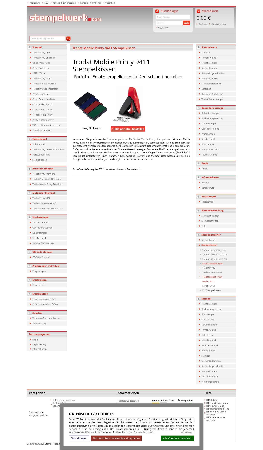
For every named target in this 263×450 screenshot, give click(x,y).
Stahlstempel (208, 144)
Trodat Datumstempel (212, 99)
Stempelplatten (209, 68)
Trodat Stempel (209, 62)
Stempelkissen (39, 159)
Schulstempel (39, 238)
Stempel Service (209, 78)
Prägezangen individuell (46, 265)
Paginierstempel (209, 345)
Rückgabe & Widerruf (212, 94)
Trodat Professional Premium (46, 178)
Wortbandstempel (210, 381)
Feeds (204, 168)
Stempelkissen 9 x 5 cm (214, 250)
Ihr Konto (96, 2)
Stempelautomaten (211, 360)
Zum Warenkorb (218, 24)
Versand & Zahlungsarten (64, 2)
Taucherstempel (40, 222)
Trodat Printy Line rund (43, 57)
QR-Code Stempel (42, 252)
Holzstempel (39, 139)
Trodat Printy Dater (41, 78)
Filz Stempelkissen (211, 290)
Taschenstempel (209, 376)
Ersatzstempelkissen (117, 139)
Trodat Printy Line (41, 52)
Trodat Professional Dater (45, 88)
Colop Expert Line (41, 94)
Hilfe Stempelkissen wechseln (216, 413)
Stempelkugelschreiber (213, 73)
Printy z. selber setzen (43, 119)
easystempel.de (38, 415)
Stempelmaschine (210, 149)
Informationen (39, 348)
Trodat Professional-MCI (44, 203)
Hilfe (203, 226)
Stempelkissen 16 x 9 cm (214, 258)
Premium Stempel (42, 168)
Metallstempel (208, 340)
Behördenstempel (210, 113)
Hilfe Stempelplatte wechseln (215, 419)
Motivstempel (40, 217)
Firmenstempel (208, 57)
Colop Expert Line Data (43, 99)
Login (186, 23)
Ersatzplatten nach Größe (45, 304)
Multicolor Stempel (43, 192)
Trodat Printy (208, 267)
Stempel (37, 47)
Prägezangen (39, 271)
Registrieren (163, 27)
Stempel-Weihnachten (43, 243)
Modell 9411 (208, 281)
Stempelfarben (39, 323)
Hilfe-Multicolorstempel (218, 403)
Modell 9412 (208, 285)
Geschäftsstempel (210, 128)
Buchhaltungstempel (211, 309)
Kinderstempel (39, 232)
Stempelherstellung (211, 83)
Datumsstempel (209, 324)
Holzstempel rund (41, 154)
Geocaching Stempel (42, 227)
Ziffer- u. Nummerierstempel (46, 125)
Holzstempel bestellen (63, 400)
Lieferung (206, 88)
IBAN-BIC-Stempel (41, 130)
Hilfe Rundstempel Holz (217, 408)
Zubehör (37, 313)
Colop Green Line (41, 68)
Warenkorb (110, 2)
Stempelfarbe (208, 240)
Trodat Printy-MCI (41, 198)
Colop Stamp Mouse (42, 109)
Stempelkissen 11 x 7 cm (214, 254)
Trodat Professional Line (44, 83)
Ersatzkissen (39, 279)
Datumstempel (208, 123)
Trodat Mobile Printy (42, 114)
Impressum (187, 432)
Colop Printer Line (41, 62)
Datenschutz (207, 187)
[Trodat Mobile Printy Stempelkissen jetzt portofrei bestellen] (128, 128)
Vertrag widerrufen (129, 400)
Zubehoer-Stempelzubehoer (46, 318)
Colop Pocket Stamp (42, 104)
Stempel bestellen (210, 215)
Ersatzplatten (40, 293)
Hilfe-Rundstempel (215, 405)
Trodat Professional (212, 272)
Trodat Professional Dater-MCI (47, 208)
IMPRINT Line (38, 73)
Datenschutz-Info (144, 432)
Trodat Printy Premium (43, 173)
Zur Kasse (203, 24)
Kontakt (84, 2)
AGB (46, 2)
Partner (205, 182)
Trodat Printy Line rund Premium (48, 149)
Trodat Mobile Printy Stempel (149, 139)
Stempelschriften (209, 220)
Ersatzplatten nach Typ (43, 299)
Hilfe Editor (211, 400)
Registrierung (39, 344)
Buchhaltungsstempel (212, 118)
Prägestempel (208, 350)
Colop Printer (208, 319)
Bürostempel (207, 314)
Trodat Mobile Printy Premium (47, 184)
